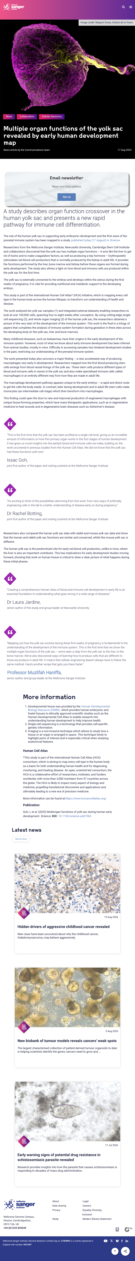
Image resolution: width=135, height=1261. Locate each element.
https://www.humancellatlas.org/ (85, 798)
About (55, 1201)
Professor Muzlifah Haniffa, (34, 672)
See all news (21, 839)
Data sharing (59, 1205)
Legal (86, 1201)
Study (55, 1219)
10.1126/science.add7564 (74, 816)
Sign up (67, 197)
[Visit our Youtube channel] (106, 1241)
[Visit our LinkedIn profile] (126, 1241)
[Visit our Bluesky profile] (117, 1241)
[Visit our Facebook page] (122, 1241)
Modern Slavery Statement (97, 1219)
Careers (87, 1205)
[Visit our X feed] (111, 1241)
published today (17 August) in (96, 240)
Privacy (56, 1210)
